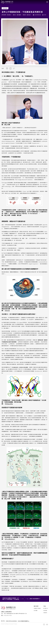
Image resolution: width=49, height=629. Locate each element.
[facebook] (7, 68)
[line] (10, 68)
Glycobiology (10, 539)
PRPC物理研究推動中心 (23, 621)
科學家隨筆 (5, 8)
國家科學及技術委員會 (11, 621)
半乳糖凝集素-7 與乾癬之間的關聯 (20, 367)
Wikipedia (9, 404)
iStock (7, 310)
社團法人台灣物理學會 (6, 611)
